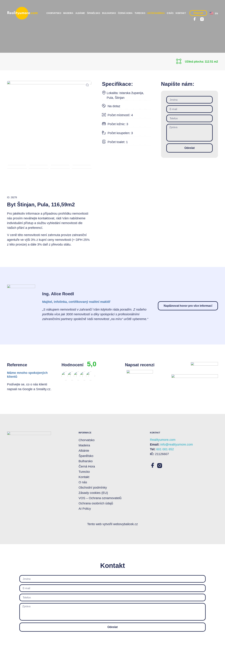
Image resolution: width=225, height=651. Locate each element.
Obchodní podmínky (93, 487)
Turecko (140, 13)
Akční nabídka (156, 13)
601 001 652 (165, 449)
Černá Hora (125, 13)
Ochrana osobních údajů (96, 503)
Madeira (68, 13)
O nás (170, 13)
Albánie (80, 13)
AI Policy (85, 508)
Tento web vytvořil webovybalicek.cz (112, 524)
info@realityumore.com (176, 444)
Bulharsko (109, 13)
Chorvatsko (53, 13)
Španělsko (93, 13)
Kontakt (181, 13)
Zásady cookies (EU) (93, 493)
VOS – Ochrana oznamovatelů (100, 498)
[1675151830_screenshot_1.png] (49, 103)
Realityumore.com (162, 439)
